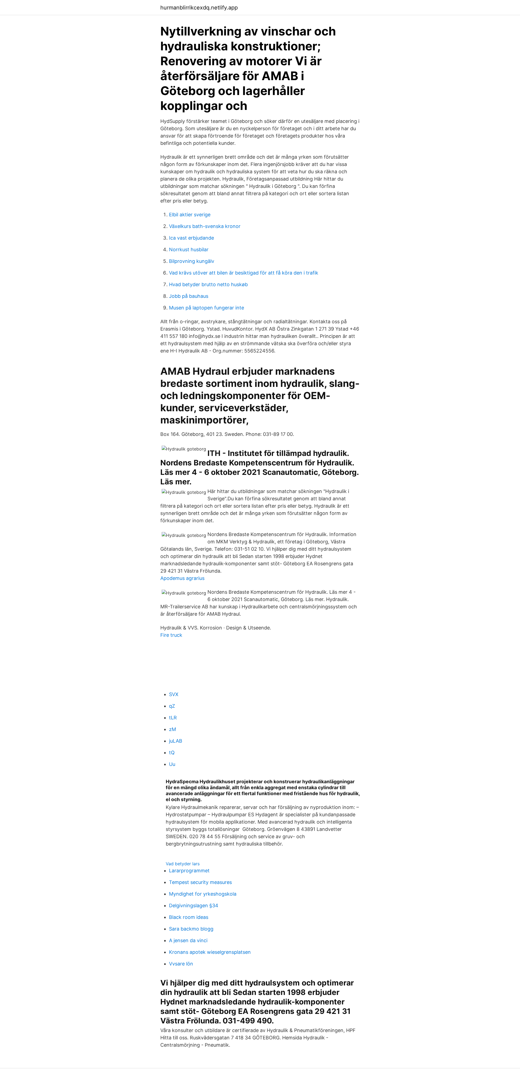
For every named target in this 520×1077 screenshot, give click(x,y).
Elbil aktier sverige (189, 214)
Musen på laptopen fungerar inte (206, 308)
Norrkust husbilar (189, 249)
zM (172, 729)
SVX (173, 694)
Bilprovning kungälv (191, 261)
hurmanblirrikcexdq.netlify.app (199, 7)
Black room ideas (188, 917)
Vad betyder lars (183, 863)
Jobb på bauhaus (188, 296)
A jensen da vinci (188, 940)
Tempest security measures (200, 882)
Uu (172, 764)
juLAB (175, 741)
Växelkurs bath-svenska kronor (204, 226)
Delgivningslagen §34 (193, 905)
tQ (172, 752)
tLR (173, 717)
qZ (172, 706)
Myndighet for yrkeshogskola (202, 894)
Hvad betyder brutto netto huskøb (208, 284)
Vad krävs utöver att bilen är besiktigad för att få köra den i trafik (243, 273)
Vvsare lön (181, 964)
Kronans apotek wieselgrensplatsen (210, 952)
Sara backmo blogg (191, 929)
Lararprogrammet (189, 870)
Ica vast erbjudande (191, 238)
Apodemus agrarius (182, 578)
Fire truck (171, 635)
